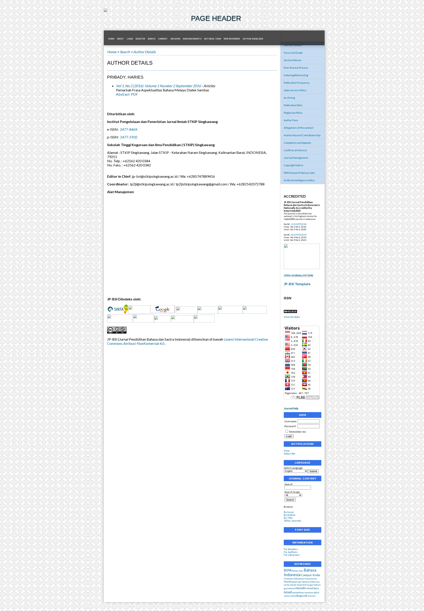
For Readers (291, 549)
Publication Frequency (297, 82)
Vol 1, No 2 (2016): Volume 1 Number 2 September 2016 (158, 86)
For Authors (290, 552)
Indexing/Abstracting (296, 75)
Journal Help (291, 408)
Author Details (144, 52)
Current (163, 39)
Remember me (297, 431)
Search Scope (292, 491)
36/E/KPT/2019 (299, 234)
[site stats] (290, 312)
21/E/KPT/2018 (299, 224)
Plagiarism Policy (293, 112)
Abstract (123, 94)
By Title (288, 517)
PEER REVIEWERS (232, 39)
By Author (289, 514)
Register (140, 39)
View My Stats (292, 316)
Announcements (192, 39)
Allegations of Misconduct (299, 127)
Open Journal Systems (298, 275)
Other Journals (292, 520)
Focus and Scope (293, 52)
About (120, 39)
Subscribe (289, 453)
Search (288, 484)
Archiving (289, 97)
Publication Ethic (293, 105)
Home (111, 39)
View (287, 450)
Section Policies (293, 60)
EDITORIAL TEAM (212, 39)
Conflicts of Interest (295, 150)
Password (290, 426)
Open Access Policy (295, 90)
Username (290, 421)
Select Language (293, 467)
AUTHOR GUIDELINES (253, 39)
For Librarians (292, 554)
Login (130, 39)
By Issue (289, 512)
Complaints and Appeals (297, 142)
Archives (175, 39)
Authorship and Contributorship (302, 135)
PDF (134, 94)
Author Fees (291, 120)
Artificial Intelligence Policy (299, 180)
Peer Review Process (296, 67)
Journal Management (296, 157)
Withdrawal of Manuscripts (299, 172)
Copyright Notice (293, 165)
